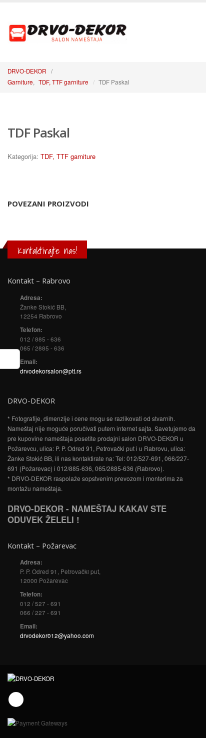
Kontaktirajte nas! (47, 250)
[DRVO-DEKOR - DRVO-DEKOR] (68, 31)
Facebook (16, 699)
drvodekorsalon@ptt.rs (51, 371)
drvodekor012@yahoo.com (57, 636)
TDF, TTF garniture (68, 156)
